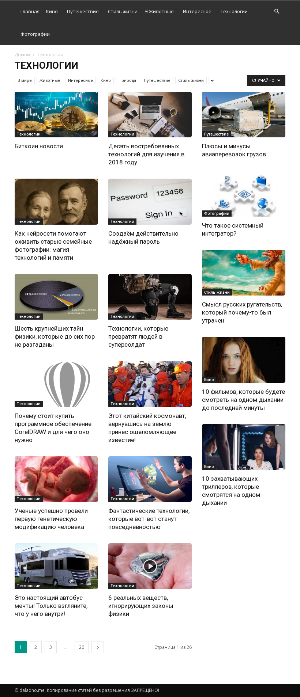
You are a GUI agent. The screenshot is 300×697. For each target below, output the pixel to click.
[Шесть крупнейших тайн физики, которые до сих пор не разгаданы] (56, 297)
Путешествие (83, 11)
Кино (52, 11)
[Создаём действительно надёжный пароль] (150, 201)
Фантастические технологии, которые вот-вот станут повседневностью (149, 518)
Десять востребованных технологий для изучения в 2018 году (146, 154)
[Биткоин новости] (56, 114)
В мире (25, 80)
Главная (30, 11)
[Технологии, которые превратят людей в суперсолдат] (150, 297)
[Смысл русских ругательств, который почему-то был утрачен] (243, 273)
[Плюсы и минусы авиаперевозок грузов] (243, 114)
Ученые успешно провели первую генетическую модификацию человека (51, 518)
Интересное (197, 11)
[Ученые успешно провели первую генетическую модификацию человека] (56, 479)
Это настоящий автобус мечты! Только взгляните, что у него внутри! (51, 605)
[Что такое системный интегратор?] (243, 193)
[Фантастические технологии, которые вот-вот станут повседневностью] (150, 479)
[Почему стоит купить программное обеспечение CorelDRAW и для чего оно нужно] (56, 384)
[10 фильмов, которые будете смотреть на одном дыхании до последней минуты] (243, 359)
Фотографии (35, 34)
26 (81, 647)
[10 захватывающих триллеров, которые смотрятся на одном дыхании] (243, 447)
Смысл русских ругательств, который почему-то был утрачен (242, 312)
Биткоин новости (39, 146)
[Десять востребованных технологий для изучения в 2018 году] (150, 114)
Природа (127, 80)
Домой (22, 55)
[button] (276, 11)
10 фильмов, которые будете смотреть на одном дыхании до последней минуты (243, 399)
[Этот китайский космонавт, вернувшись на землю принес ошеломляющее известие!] (150, 384)
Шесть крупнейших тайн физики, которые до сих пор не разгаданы (55, 336)
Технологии (234, 11)
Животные (161, 11)
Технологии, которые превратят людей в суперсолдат (138, 336)
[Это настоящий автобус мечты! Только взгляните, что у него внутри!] (56, 566)
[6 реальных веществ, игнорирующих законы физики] (150, 566)
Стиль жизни (123, 11)
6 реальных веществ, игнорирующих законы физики (140, 605)
